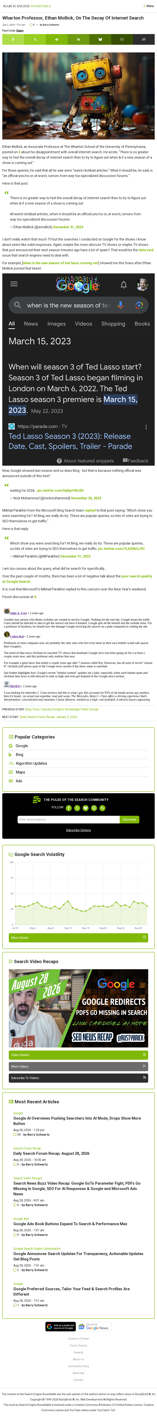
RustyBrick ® (67, 1399)
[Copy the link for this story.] (144, 39)
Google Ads (21, 1219)
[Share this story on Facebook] (13, 39)
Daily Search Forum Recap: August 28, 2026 (51, 1153)
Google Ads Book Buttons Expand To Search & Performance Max (70, 1224)
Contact (78, 1380)
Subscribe (129, 819)
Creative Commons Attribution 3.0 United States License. (108, 1404)
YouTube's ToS (106, 1410)
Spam (20, 30)
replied (90, 510)
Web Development (91, 1399)
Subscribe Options (78, 830)
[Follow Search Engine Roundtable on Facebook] (69, 808)
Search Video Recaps (27, 1178)
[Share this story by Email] (122, 39)
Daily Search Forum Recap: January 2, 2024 (48, 717)
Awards (78, 1352)
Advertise (78, 1373)
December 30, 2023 (86, 498)
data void (146, 250)
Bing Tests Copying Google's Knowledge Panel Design (62, 709)
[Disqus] (78, 654)
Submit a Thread (78, 1338)
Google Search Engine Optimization (37, 1248)
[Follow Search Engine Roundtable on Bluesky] (86, 808)
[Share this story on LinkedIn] (78, 39)
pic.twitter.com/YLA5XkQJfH (121, 549)
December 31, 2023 (68, 227)
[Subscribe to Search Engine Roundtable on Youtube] (94, 808)
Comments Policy (78, 1366)
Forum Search (78, 1345)
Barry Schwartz (51, 25)
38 (18, 1134)
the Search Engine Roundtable (38, 1394)
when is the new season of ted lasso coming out (60, 263)
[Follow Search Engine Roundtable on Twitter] (77, 808)
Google (18, 1113)
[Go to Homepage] (27, 6)
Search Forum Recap (27, 1148)
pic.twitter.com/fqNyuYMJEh (60, 490)
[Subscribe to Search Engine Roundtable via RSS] (102, 808)
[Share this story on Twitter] (35, 39)
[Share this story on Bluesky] (100, 39)
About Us (78, 1359)
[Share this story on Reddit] (57, 39)
